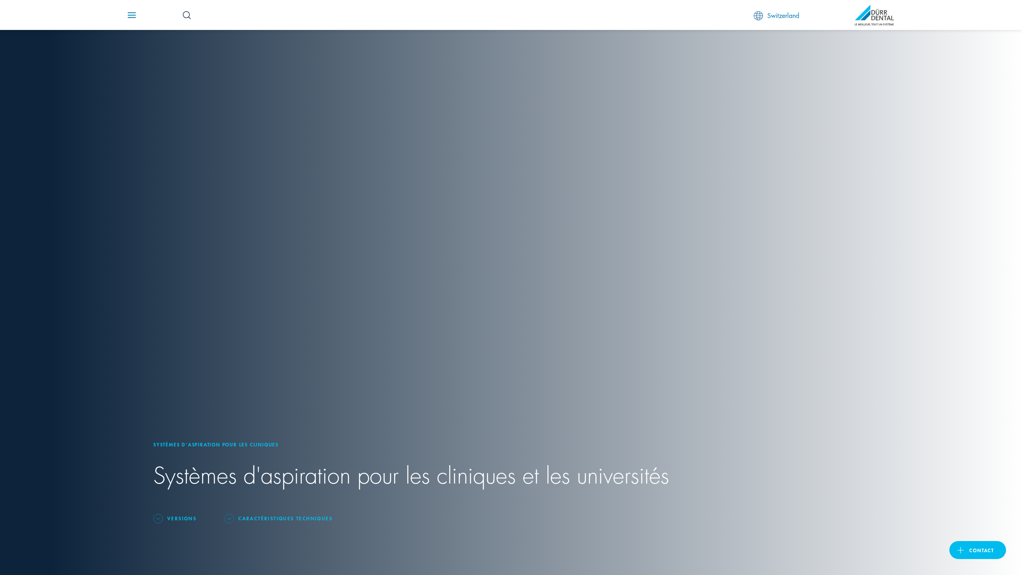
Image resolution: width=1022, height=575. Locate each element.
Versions (181, 518)
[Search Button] (187, 15)
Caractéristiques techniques (285, 518)
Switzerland (783, 15)
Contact (981, 550)
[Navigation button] (132, 15)
